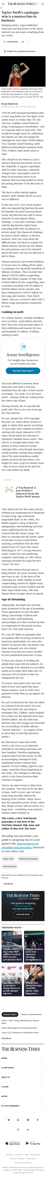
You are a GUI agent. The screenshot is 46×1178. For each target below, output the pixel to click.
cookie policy (31, 1159)
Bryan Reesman (10, 103)
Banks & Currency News (31, 1014)
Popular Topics (10, 1014)
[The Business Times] (21, 4)
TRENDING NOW (11, 927)
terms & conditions (17, 1159)
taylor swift (8, 859)
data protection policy (23, 1163)
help (26, 1155)
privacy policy (35, 1155)
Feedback (8, 883)
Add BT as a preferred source (21, 51)
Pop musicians (9, 866)
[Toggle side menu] (3, 4)
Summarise (12, 41)
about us (9, 1155)
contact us (19, 1155)
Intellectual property (28, 859)
